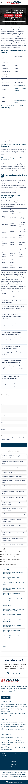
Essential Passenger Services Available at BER (10, 564)
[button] (26, 2)
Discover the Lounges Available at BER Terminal (11, 559)
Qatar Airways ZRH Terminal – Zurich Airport (11, 746)
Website (3, 429)
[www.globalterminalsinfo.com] (14, 2)
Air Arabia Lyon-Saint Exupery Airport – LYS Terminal (12, 722)
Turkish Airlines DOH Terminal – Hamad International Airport (11, 631)
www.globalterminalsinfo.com (12, 753)
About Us (14, 759)
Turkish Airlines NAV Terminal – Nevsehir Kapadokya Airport (12, 604)
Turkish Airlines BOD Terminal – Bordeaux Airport (13, 641)
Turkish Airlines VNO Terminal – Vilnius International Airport (11, 594)
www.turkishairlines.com (20, 85)
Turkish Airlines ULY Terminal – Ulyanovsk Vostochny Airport (14, 645)
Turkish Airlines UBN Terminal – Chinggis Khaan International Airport (13, 599)
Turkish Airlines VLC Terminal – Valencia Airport (12, 544)
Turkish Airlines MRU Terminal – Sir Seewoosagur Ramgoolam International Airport (13, 610)
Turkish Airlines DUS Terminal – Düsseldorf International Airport (12, 625)
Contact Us (13, 767)
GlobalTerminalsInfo (8, 15)
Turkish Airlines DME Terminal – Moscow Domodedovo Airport (12, 615)
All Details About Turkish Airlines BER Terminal (11, 552)
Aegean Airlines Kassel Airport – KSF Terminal (11, 728)
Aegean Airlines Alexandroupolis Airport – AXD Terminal (13, 704)
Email (2, 422)
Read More (5, 697)
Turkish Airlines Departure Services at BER (10, 561)
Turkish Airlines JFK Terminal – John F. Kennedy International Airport (13, 573)
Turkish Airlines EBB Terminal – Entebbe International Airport (11, 636)
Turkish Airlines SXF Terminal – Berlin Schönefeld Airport (13, 583)
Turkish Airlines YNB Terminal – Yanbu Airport (12, 476)
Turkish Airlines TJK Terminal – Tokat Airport (11, 525)
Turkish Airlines (18, 15)
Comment (3, 404)
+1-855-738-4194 (15, 673)
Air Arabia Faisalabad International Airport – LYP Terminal (13, 724)
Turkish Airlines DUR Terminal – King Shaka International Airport (12, 620)
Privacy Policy (13, 764)
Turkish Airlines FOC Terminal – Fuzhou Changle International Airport (13, 588)
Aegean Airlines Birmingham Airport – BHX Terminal (12, 741)
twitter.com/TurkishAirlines (20, 97)
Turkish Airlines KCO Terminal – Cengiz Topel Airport (13, 472)
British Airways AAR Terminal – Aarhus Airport (11, 708)
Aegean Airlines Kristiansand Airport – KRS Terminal (12, 729)
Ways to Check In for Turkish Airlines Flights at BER (11, 556)
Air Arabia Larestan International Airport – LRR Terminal (13, 726)
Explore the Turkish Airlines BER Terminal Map (10, 554)
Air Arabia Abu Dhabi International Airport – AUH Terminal (14, 706)
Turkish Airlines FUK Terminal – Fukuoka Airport (12, 529)
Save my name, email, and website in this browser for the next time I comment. (13, 438)
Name (3, 416)
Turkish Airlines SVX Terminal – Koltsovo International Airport (11, 578)
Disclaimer (13, 761)
